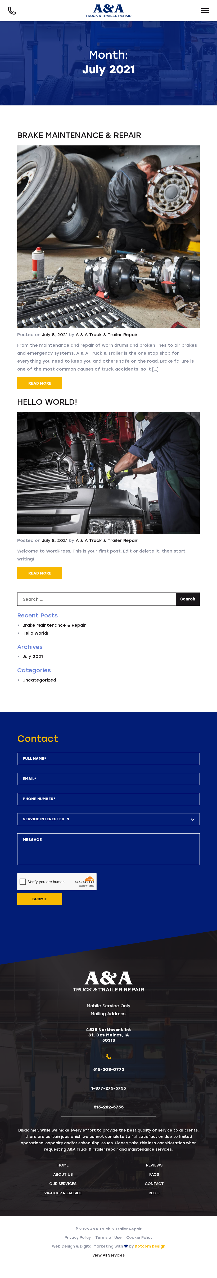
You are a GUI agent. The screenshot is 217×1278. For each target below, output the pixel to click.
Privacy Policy (78, 1237)
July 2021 (32, 656)
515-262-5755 (109, 1107)
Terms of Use (108, 1237)
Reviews (154, 1165)
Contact (154, 1184)
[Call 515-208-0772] (12, 11)
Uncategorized (39, 680)
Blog (154, 1193)
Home (63, 1165)
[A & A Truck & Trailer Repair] (109, 10)
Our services (62, 1184)
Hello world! (47, 402)
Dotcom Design (150, 1246)
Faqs (154, 1174)
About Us (63, 1174)
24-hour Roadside (63, 1193)
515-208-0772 (108, 1069)
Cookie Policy (139, 1237)
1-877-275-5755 (108, 1088)
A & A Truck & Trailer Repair (107, 334)
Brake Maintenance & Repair (79, 135)
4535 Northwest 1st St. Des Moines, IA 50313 (108, 1035)
